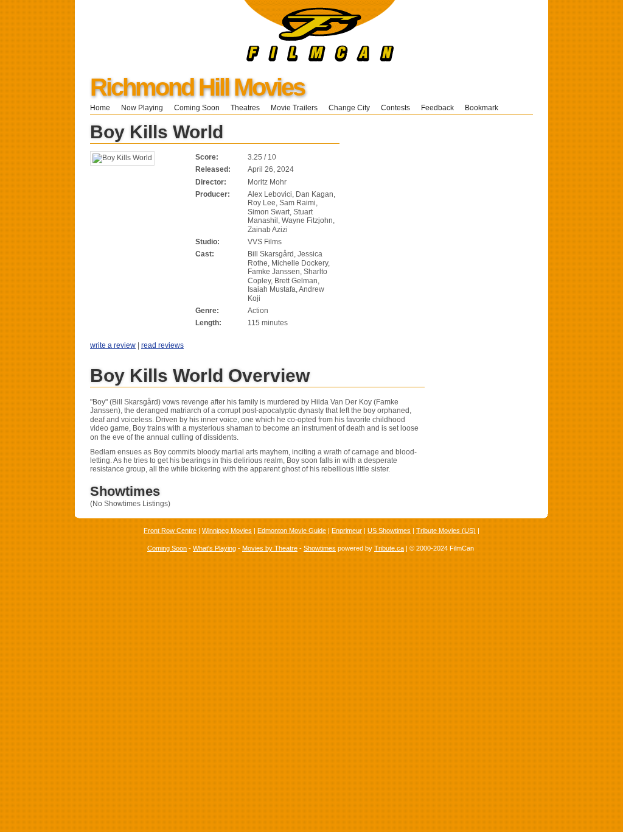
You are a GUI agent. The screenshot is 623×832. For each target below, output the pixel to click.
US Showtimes (389, 530)
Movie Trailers (294, 108)
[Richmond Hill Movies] (235, 59)
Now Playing (142, 108)
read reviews (162, 345)
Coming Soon (197, 108)
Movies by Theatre (270, 548)
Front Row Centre (170, 530)
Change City (349, 108)
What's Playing (214, 548)
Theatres (245, 108)
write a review (113, 345)
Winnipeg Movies (227, 530)
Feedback (437, 108)
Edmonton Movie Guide (291, 530)
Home (100, 108)
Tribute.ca (389, 548)
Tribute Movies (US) (446, 530)
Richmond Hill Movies (197, 87)
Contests (395, 108)
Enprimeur (347, 530)
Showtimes (320, 548)
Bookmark (485, 108)
